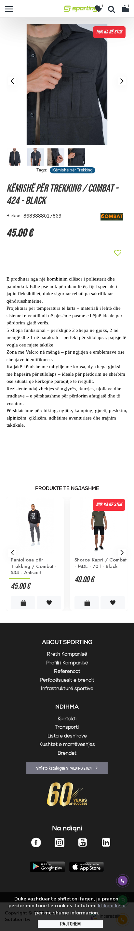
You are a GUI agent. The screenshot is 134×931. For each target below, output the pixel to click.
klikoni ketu (112, 905)
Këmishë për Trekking (72, 170)
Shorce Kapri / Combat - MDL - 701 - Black (100, 563)
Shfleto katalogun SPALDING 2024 (64, 768)
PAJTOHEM (70, 923)
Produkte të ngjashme (67, 489)
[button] (12, 81)
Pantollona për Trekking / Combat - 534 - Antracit (34, 566)
